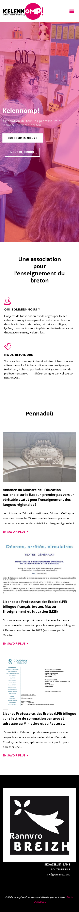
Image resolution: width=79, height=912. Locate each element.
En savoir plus (16, 531)
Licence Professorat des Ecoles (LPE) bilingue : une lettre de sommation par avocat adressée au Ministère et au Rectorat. (39, 718)
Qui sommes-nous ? (22, 138)
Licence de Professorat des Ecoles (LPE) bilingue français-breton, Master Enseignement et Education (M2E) (35, 606)
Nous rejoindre (22, 152)
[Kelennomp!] (23, 11)
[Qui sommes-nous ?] (7, 303)
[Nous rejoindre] (7, 348)
